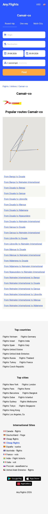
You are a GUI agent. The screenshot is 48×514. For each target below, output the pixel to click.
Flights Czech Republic (13, 366)
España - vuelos (13, 446)
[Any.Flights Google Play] (15, 480)
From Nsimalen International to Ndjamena (23, 305)
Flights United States (13, 349)
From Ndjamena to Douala (16, 260)
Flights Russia (9, 358)
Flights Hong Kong (11, 410)
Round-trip (10, 23)
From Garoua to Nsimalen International (22, 232)
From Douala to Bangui (14, 188)
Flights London (29, 384)
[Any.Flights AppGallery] (24, 485)
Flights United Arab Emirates (16, 354)
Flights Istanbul (25, 397)
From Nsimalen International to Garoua (22, 289)
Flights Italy (23, 345)
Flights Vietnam (10, 336)
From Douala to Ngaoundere (17, 216)
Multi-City (38, 23)
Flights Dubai (9, 397)
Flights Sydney (10, 401)
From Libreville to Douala (15, 238)
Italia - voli (11, 462)
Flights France (26, 362)
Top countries (22, 329)
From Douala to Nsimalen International (22, 221)
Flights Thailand (26, 358)
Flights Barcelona (11, 393)
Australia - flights (14, 450)
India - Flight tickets (15, 458)
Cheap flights (12, 439)
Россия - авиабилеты (17, 466)
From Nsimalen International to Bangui (22, 277)
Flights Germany (28, 336)
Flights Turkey (9, 362)
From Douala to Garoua (14, 193)
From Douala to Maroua (15, 204)
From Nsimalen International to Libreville (23, 294)
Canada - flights (13, 431)
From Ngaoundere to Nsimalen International (24, 272)
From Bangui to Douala (14, 176)
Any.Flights (11, 4)
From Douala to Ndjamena (16, 210)
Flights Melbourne (28, 401)
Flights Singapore (27, 406)
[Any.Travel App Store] (33, 480)
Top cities (22, 377)
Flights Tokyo (9, 406)
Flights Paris (8, 389)
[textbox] (24, 35)
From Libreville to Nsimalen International (23, 244)
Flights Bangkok (29, 393)
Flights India (24, 341)
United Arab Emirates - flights (20, 470)
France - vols (12, 454)
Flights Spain (9, 345)
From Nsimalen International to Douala (22, 283)
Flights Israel (9, 341)
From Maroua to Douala (15, 249)
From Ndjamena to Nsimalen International (23, 266)
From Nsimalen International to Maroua (22, 300)
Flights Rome (24, 389)
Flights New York (10, 384)
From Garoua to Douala (14, 227)
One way (24, 23)
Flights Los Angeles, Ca (14, 414)
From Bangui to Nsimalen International (22, 182)
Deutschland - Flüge (15, 435)
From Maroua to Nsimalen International (22, 255)
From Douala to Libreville (15, 199)
